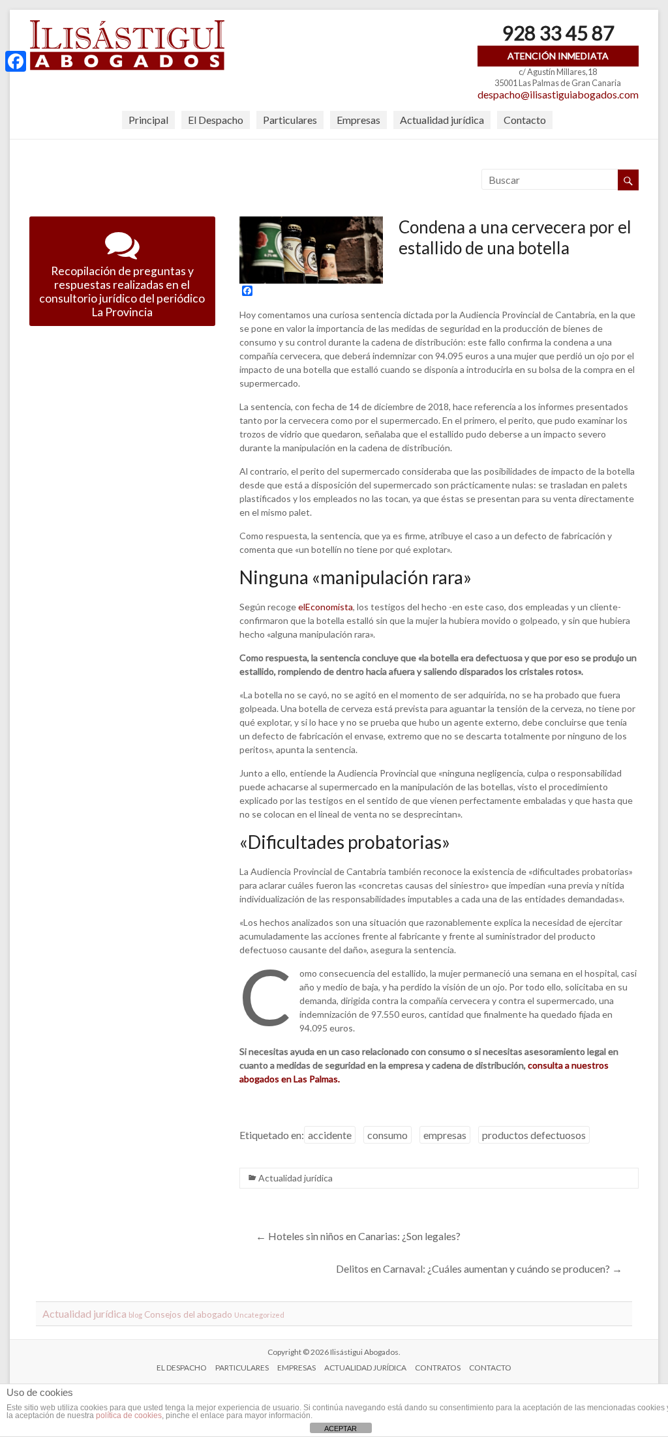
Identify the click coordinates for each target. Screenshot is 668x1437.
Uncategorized (259, 1315)
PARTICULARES (242, 1367)
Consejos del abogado (188, 1314)
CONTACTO (490, 1367)
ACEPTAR (340, 1428)
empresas (444, 1135)
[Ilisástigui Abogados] (127, 26)
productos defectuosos (534, 1135)
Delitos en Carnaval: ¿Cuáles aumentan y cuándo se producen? (479, 1268)
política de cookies (129, 1415)
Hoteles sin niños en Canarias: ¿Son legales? (358, 1236)
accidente (330, 1135)
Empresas (358, 119)
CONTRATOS (438, 1367)
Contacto (525, 119)
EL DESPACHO (182, 1367)
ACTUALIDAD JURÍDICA (365, 1367)
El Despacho (215, 119)
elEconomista (325, 606)
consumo (387, 1135)
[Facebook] (16, 61)
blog (135, 1315)
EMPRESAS (296, 1367)
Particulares (290, 119)
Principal (148, 119)
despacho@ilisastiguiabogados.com (558, 94)
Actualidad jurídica (442, 119)
